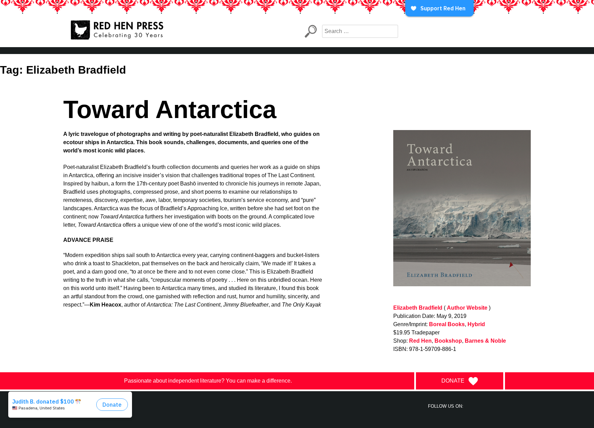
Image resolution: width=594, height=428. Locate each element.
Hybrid (476, 324)
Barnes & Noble (485, 341)
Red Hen (420, 341)
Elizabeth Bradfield (417, 308)
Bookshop (448, 341)
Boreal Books (447, 324)
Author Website (467, 308)
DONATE (452, 381)
